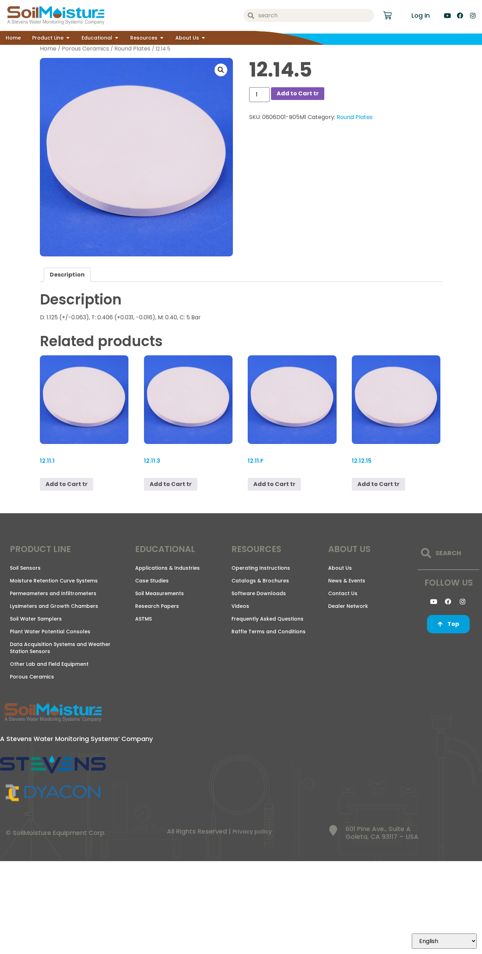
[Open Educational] (116, 38)
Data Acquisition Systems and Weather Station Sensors (60, 648)
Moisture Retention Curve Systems (54, 580)
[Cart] (387, 15)
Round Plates (132, 49)
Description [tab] (67, 275)
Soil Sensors (25, 567)
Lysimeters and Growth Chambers (54, 606)
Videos (240, 606)
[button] (221, 70)
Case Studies (152, 580)
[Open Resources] (161, 38)
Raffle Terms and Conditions (268, 631)
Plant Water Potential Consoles (50, 631)
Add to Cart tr (298, 93)
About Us (340, 567)
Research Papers (157, 606)
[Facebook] (460, 15)
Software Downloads (258, 593)
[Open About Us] (203, 38)
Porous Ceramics (85, 49)
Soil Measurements (159, 593)
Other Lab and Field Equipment (49, 664)
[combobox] (308, 15)
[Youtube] (447, 15)
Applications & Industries (167, 567)
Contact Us (342, 593)
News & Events (346, 580)
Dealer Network (348, 606)
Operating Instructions (260, 567)
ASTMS (143, 618)
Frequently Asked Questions (267, 618)
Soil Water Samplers (36, 618)
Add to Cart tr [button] (378, 484)
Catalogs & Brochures (260, 580)
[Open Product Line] (67, 38)
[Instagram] (472, 15)
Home (48, 49)
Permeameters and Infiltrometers (53, 593)
